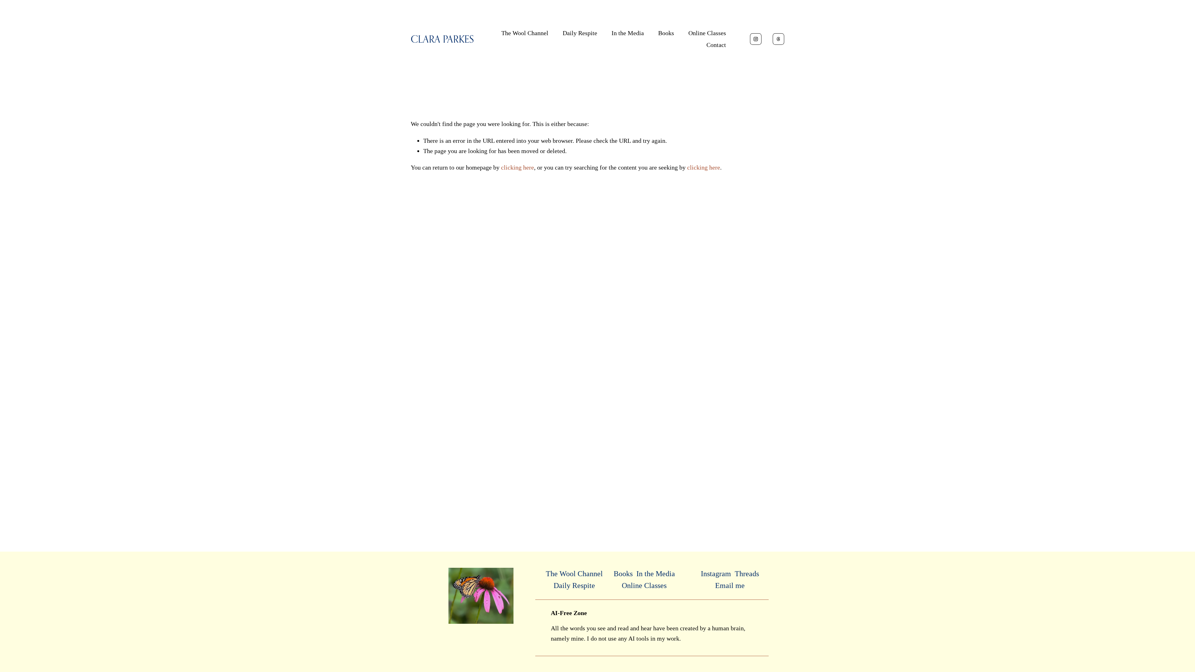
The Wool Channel (524, 33)
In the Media (628, 33)
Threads (747, 574)
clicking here (517, 167)
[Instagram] (756, 39)
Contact (716, 44)
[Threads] (778, 39)
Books (666, 33)
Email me (730, 585)
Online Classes (707, 33)
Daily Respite (580, 33)
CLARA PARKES (442, 39)
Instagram (716, 574)
